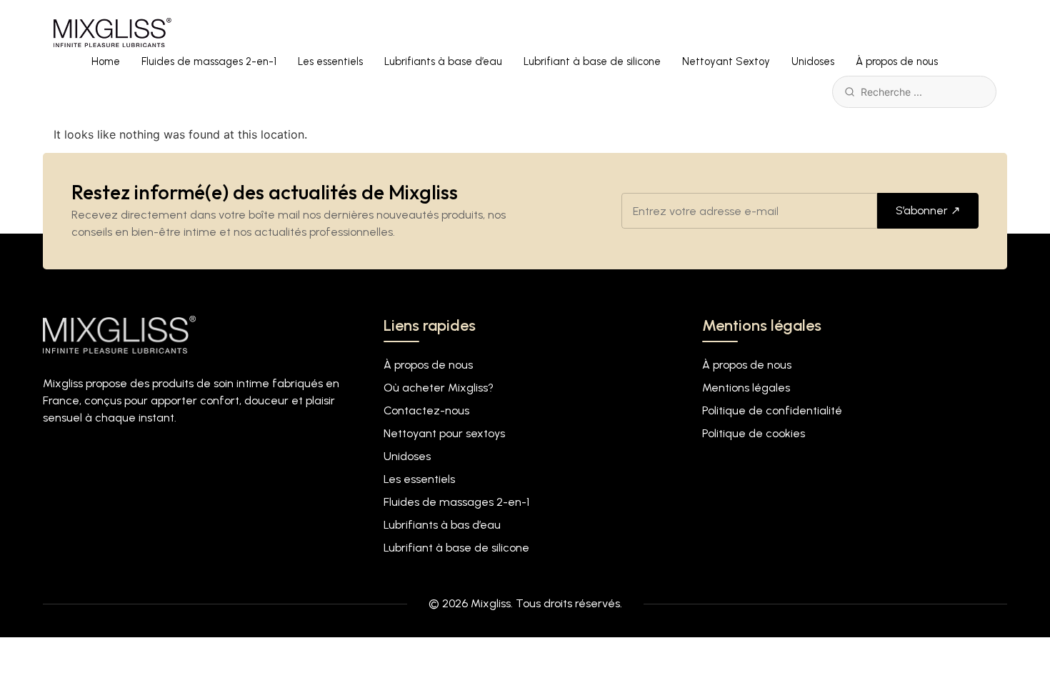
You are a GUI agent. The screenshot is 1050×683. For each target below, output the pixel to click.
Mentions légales (746, 387)
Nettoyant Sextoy (726, 61)
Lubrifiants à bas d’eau (442, 525)
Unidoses (812, 61)
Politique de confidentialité (772, 410)
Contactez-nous (426, 410)
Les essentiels (330, 61)
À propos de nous (897, 61)
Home (105, 61)
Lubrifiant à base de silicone (592, 61)
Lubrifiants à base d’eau (443, 61)
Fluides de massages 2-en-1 (208, 61)
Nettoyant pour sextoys (444, 433)
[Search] (849, 91)
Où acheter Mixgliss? (439, 387)
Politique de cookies (753, 433)
